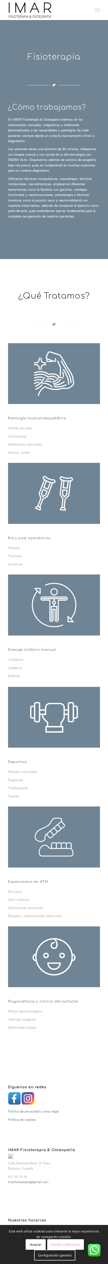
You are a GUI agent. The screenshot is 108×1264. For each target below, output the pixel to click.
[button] (54, 1163)
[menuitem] (97, 10)
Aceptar (35, 1244)
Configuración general (55, 1255)
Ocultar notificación (65, 1244)
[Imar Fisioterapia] (44, 10)
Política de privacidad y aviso (33, 1111)
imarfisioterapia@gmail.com (28, 1181)
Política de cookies (22, 1119)
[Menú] (97, 10)
